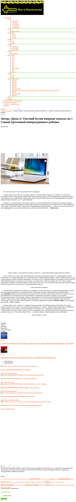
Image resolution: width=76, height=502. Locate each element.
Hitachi (10, 51)
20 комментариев (11, 391)
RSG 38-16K (16, 31)
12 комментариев (13, 400)
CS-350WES (16, 27)
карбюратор (64, 485)
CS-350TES (15, 24)
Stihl (47, 481)
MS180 (3, 482)
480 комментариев (11, 373)
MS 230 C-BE (16, 89)
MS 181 (14, 82)
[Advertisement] (38, 140)
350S (19, 479)
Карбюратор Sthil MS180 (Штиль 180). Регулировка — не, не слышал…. (20, 387)
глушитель (57, 485)
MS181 (9, 482)
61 (1, 479)
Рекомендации (32, 484)
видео (52, 485)
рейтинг (9, 486)
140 (13, 60)
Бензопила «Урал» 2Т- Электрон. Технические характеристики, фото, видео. (21, 405)
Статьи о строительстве (11, 104)
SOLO (10, 73)
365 (13, 65)
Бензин (52, 482)
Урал (9, 97)
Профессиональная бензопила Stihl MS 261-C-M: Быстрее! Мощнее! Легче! (35, 90)
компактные (71, 485)
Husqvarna (11, 55)
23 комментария (9, 382)
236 (13, 62)
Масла (19, 485)
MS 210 (13, 482)
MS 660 (14, 95)
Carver (10, 29)
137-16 (14, 34)
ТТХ (40, 485)
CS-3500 (14, 22)
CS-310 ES (15, 21)
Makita (10, 45)
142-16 (14, 36)
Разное (10, 99)
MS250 (14, 92)
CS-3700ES (15, 26)
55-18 (13, 38)
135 (13, 57)
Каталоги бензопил (10, 102)
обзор (6, 486)
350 (13, 41)
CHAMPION (34, 479)
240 (13, 63)
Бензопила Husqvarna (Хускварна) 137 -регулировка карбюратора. (19, 378)
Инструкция (7, 484)
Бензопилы (7, 17)
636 (13, 75)
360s (13, 43)
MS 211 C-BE (16, 94)
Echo (9, 19)
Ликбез (15, 484)
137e (13, 58)
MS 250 (28, 482)
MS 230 (14, 87)
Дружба (56, 482)
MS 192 (14, 84)
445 (13, 70)
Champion (11, 33)
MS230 (17, 482)
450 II (13, 72)
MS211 (14, 85)
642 (13, 77)
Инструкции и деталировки (13, 101)
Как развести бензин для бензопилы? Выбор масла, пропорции (18, 396)
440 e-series (15, 68)
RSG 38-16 (38, 482)
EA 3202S (15, 46)
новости (2, 486)
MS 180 (14, 80)
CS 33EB (15, 53)
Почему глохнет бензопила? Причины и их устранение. (15, 369)
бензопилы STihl (13, 79)
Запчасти (61, 482)
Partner (10, 39)
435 (13, 67)
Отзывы (23, 484)
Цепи (48, 484)
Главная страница (6, 111)
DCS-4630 (15, 50)
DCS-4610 (15, 48)
